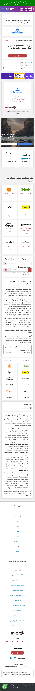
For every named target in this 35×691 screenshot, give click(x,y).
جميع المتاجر (24, 17)
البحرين (17, 526)
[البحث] (7, 9)
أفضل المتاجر (27, 360)
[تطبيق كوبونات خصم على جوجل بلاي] (14, 658)
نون (26, 214)
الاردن (17, 546)
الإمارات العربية (17, 516)
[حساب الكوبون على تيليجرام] (7, 641)
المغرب (17, 551)
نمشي (9, 231)
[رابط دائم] (31, 62)
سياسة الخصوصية (17, 600)
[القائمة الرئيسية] (3, 9)
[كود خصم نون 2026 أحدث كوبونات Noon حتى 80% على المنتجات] (26, 207)
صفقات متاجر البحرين (17, 580)
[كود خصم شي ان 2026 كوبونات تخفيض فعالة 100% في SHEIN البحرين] (25, 397)
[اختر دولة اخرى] (12, 9)
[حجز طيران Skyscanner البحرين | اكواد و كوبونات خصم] (17, 95)
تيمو (9, 198)
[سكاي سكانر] (17, 31)
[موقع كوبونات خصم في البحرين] (30, 17)
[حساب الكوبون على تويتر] (23, 641)
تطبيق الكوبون (17, 648)
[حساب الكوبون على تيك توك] (12, 641)
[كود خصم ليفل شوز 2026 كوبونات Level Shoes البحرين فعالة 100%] (9, 207)
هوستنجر (26, 233)
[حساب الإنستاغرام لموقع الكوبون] (28, 641)
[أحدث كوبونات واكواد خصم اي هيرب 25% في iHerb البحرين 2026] (26, 189)
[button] (3, 2)
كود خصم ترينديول (17, 610)
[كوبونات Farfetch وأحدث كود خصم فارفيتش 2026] (9, 397)
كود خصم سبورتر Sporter (17, 626)
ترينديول (9, 249)
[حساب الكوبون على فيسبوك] (17, 641)
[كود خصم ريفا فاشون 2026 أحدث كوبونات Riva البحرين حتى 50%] (25, 391)
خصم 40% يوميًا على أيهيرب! (17, 2)
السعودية (17, 511)
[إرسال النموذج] (30, 269)
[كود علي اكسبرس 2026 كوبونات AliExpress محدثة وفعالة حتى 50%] (9, 391)
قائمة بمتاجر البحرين (17, 575)
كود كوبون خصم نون (17, 616)
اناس (26, 251)
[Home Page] (27, 9)
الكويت (17, 521)
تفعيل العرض (17, 55)
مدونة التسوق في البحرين (17, 585)
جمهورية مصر (17, 541)
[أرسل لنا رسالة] (4, 686)
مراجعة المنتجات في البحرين (17, 621)
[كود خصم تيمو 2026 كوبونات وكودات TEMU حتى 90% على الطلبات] (9, 189)
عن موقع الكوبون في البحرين (17, 595)
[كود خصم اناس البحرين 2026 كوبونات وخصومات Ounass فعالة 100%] (26, 242)
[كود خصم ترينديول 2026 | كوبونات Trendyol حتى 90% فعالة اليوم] (9, 242)
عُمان (17, 531)
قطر (17, 536)
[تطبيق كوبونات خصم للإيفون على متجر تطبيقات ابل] (11, 658)
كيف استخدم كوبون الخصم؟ (17, 605)
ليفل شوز (9, 216)
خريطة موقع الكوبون (17, 590)
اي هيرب (26, 196)
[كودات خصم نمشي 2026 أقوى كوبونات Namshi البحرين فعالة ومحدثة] (9, 224)
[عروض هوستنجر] (17, 76)
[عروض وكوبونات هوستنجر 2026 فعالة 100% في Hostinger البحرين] (26, 224)
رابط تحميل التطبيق (17, 653)
